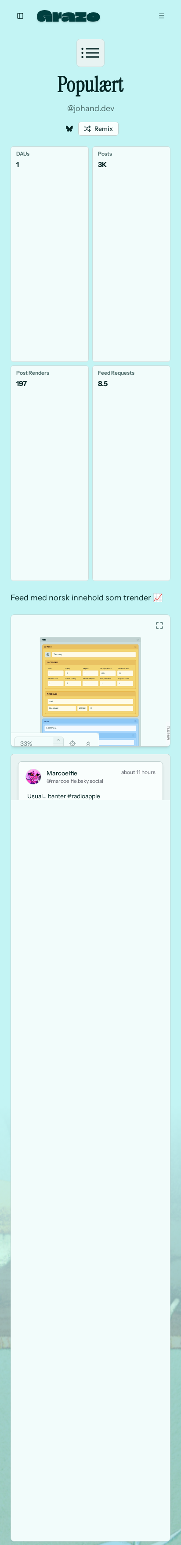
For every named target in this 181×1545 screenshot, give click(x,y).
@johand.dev (90, 108)
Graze (68, 16)
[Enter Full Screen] (159, 625)
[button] (168, 733)
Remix (103, 129)
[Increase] (58, 740)
